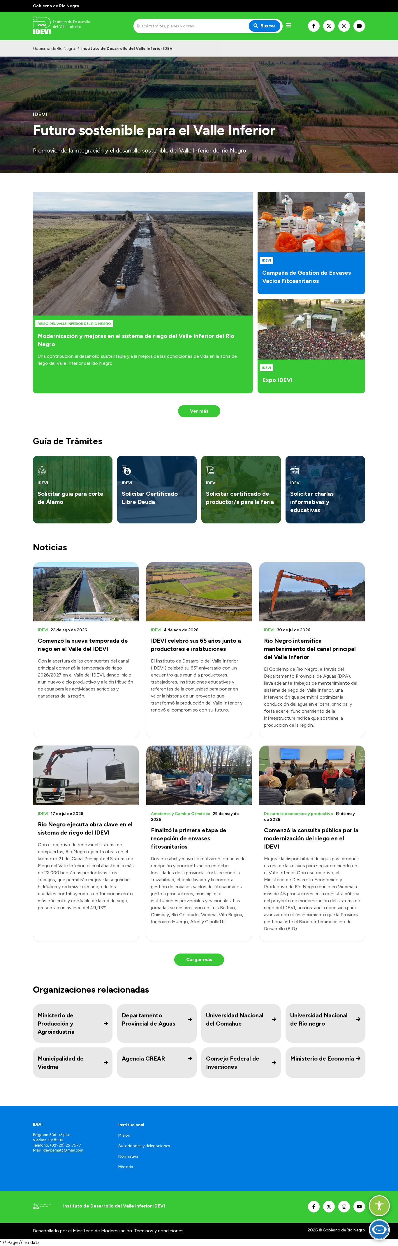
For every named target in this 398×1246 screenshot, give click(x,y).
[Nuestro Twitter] (329, 26)
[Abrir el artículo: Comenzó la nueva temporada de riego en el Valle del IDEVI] (86, 591)
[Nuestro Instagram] (344, 26)
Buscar (268, 26)
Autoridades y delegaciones (144, 1145)
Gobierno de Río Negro (54, 48)
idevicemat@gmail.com (63, 1150)
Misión (124, 1135)
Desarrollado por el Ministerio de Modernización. (83, 1230)
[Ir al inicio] (75, 26)
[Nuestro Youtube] (359, 26)
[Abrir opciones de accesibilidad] (379, 1205)
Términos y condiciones (159, 1230)
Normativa (128, 1156)
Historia (125, 1166)
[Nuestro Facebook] (314, 26)
